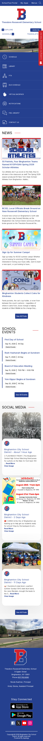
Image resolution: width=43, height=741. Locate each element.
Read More (10, 463)
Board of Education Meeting (18, 366)
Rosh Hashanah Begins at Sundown (22, 353)
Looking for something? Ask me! (41, 46)
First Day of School (14, 339)
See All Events (21, 395)
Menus (34, 3)
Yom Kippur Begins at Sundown (20, 379)
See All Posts (21, 316)
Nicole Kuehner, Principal (20, 682)
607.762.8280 (23, 677)
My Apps (24, 3)
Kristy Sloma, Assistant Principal (20, 686)
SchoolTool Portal (9, 3)
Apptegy (26, 738)
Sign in (35, 30)
